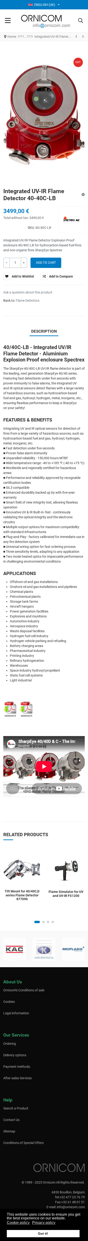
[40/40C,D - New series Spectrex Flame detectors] (26, 709)
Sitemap (9, 1131)
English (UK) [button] (44, 5)
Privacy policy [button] (43, 1223)
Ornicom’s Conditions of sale (23, 990)
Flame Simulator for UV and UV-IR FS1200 (66, 894)
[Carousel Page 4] (53, 922)
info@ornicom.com (71, 1207)
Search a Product (15, 1108)
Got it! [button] (43, 1233)
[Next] (83, 36)
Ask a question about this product (27, 292)
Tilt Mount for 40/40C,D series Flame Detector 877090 (22, 895)
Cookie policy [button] (18, 1223)
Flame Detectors (27, 300)
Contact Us (11, 1120)
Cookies (9, 1002)
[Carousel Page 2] (43, 922)
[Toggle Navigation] (7, 21)
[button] (81, 20)
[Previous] (76, 36)
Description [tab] (44, 331)
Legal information (16, 1013)
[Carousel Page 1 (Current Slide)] (37, 922)
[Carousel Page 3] (48, 922)
